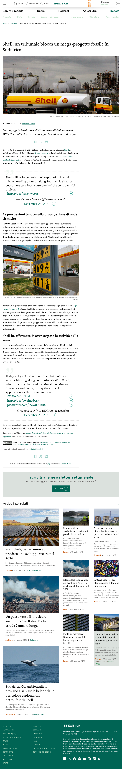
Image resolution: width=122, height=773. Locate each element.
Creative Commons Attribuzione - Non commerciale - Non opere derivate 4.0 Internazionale (41, 443)
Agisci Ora (90, 11)
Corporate (8, 752)
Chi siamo (37, 733)
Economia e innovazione (51, 17)
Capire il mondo (13, 11)
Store (20, 3)
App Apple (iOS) (9, 733)
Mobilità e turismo (75, 17)
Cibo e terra (94, 17)
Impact (114, 11)
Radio (41, 11)
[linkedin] (94, 758)
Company (37, 726)
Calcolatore (8, 756)
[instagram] (89, 758)
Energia (31, 17)
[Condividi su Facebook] (35, 142)
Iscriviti (59, 489)
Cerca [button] (46, 3)
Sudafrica (34, 449)
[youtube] (84, 758)
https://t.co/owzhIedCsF (23, 400)
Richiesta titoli (10, 748)
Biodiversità (10, 714)
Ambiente (7, 17)
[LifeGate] (61, 3)
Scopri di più (66, 464)
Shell (66, 150)
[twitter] (69, 758)
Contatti (37, 730)
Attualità (7, 726)
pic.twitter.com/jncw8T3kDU (26, 405)
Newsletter (34, 3)
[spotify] (79, 758)
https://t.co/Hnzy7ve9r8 (23, 193)
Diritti (19, 17)
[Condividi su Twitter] (40, 142)
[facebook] (64, 758)
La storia (37, 737)
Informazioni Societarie (44, 748)
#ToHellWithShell (19, 396)
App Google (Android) (13, 737)
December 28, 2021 (37, 204)
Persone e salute (112, 17)
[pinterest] (74, 758)
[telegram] (99, 758)
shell (41, 449)
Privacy (36, 745)
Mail (35, 741)
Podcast (63, 11)
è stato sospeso (41, 153)
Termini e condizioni (42, 752)
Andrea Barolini (28, 123)
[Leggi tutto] (117, 503)
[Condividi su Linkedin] (46, 142)
